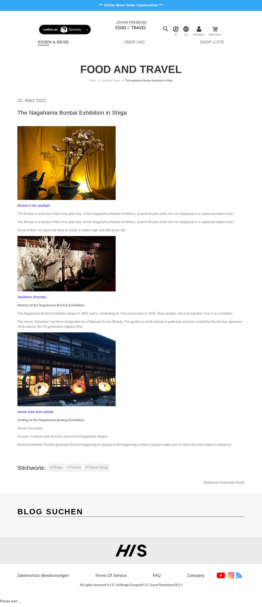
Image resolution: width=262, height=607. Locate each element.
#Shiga (56, 467)
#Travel (74, 467)
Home (92, 80)
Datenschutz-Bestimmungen (43, 575)
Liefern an (50, 29)
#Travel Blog (97, 467)
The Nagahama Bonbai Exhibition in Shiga (149, 80)
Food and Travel (111, 80)
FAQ (157, 575)
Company (195, 575)
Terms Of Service (111, 575)
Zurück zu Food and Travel (224, 482)
